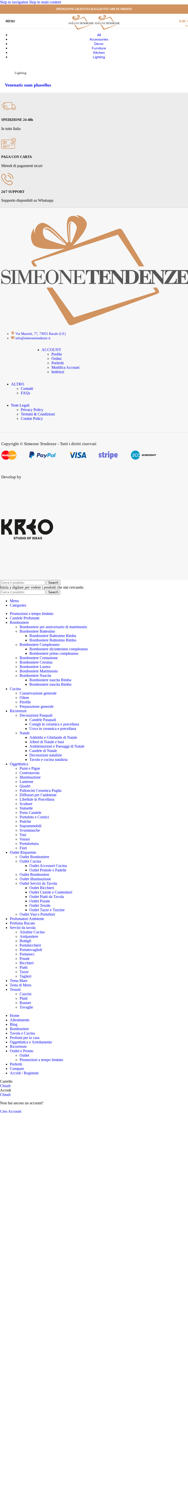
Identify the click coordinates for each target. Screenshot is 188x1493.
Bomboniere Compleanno (39, 644)
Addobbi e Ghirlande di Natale (53, 737)
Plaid (23, 998)
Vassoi (25, 839)
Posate (25, 958)
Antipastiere (29, 936)
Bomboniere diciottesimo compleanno (58, 649)
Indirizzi (57, 372)
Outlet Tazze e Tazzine (47, 910)
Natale (25, 733)
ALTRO (17, 384)
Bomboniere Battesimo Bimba (52, 636)
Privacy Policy (32, 410)
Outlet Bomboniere (34, 857)
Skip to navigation (14, 2)
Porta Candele (30, 812)
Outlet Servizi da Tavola (38, 883)
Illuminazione (30, 777)
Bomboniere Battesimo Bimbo (52, 640)
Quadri (25, 786)
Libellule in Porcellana (37, 799)
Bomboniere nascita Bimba (50, 680)
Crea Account (10, 1111)
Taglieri (25, 976)
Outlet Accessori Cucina (48, 866)
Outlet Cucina (30, 861)
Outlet (24, 1055)
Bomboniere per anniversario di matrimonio (53, 627)
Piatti (23, 967)
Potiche (25, 821)
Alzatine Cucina (32, 932)
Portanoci (27, 954)
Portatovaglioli (31, 950)
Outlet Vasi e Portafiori (37, 914)
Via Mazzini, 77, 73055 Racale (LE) (40, 334)
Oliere (24, 698)
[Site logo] (81, 30)
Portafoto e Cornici (34, 817)
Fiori (23, 848)
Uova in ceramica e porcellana (52, 728)
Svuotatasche (30, 830)
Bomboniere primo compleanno (53, 653)
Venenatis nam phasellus (28, 85)
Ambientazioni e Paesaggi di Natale (56, 746)
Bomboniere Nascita (35, 675)
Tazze (24, 972)
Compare (17, 1068)
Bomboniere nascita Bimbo (50, 684)
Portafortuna (29, 843)
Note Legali (20, 405)
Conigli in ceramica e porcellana (54, 724)
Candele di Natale (43, 751)
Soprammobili (30, 826)
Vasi (23, 835)
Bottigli (25, 941)
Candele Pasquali (42, 720)
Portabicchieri (30, 945)
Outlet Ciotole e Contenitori (50, 892)
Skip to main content (45, 2)
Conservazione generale (38, 693)
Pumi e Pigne (30, 768)
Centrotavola (29, 773)
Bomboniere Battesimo (37, 631)
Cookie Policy (32, 418)
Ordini (56, 358)
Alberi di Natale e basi (46, 742)
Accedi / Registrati (24, 1073)
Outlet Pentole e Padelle (47, 870)
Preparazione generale (37, 706)
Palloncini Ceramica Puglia (40, 790)
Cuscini (25, 994)
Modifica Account (65, 367)
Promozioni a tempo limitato (41, 1060)
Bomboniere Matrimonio (39, 671)
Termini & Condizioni (38, 414)
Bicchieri (27, 963)
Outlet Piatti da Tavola (46, 897)
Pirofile (25, 702)
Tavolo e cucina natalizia (48, 759)
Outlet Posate (39, 901)
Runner (25, 1003)
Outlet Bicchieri (41, 888)
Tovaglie (26, 1007)
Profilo (56, 354)
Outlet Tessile (39, 905)
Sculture (26, 804)
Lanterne (26, 782)
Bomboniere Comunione (39, 658)
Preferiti (57, 363)
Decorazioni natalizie (45, 755)
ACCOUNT (51, 350)
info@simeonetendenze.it (32, 338)
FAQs (25, 393)
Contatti (27, 388)
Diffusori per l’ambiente (38, 795)
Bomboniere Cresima (36, 662)
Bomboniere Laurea (35, 667)
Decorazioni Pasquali (36, 715)
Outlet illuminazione (35, 879)
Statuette (26, 808)
